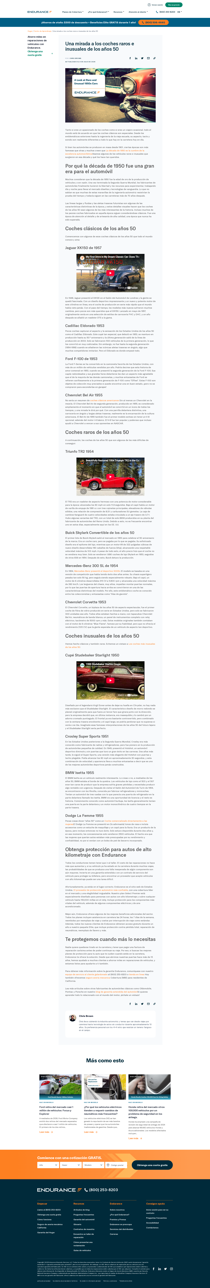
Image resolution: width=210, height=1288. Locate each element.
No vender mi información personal (90, 1281)
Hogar (30, 31)
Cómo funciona (44, 1219)
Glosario (77, 1224)
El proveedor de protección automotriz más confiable (101, 890)
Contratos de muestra (84, 1229)
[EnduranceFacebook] (153, 1268)
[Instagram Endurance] (171, 1268)
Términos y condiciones (110, 1281)
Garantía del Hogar (46, 1232)
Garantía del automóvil (84, 1219)
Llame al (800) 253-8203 (49, 1210)
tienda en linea (136, 974)
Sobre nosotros (117, 1210)
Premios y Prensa (118, 1219)
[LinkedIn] (159, 1268)
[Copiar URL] (154, 58)
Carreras (114, 1234)
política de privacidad (43, 1281)
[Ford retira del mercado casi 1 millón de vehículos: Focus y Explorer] (60, 1087)
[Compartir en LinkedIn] (136, 58)
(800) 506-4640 (155, 22)
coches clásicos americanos (104, 400)
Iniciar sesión (157, 5)
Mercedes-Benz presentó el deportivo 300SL (97, 571)
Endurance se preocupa (121, 1224)
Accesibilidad (152, 1223)
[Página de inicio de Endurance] (40, 12)
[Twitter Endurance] (165, 1268)
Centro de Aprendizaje (42, 31)
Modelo (88, 1165)
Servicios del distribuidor (121, 1229)
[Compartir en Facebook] (130, 58)
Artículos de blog (82, 1210)
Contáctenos (152, 1227)
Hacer (64, 1165)
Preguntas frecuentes (84, 1214)
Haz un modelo (46, 1102)
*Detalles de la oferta (125, 1281)
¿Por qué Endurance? (119, 1214)
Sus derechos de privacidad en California (65, 1281)
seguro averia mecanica (98, 977)
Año (41, 1165)
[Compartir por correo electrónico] (148, 58)
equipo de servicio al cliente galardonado (86, 974)
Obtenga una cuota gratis (35, 53)
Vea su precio (174, 5)
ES (179, 12)
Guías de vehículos (82, 1250)
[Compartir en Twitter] (142, 58)
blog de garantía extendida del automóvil (117, 991)
